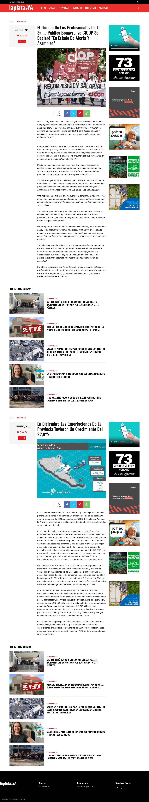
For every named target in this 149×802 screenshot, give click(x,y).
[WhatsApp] (86, 113)
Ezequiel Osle (44, 786)
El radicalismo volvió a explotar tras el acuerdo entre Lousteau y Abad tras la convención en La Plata (74, 399)
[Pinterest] (80, 113)
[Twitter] (138, 8)
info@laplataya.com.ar (85, 786)
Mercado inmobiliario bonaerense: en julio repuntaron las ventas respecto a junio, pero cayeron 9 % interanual (75, 328)
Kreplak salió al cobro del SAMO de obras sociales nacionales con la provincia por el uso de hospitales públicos (73, 304)
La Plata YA (22, 35)
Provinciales (21, 21)
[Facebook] (135, 8)
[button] (138, 2)
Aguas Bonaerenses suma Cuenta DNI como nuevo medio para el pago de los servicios (76, 376)
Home (11, 21)
